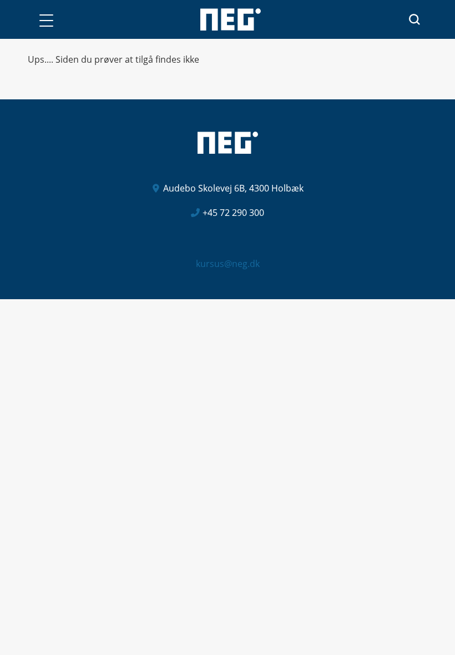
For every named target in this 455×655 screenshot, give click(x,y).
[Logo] (230, 19)
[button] (46, 20)
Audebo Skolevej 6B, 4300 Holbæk (233, 188)
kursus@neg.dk (228, 264)
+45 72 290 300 (233, 212)
